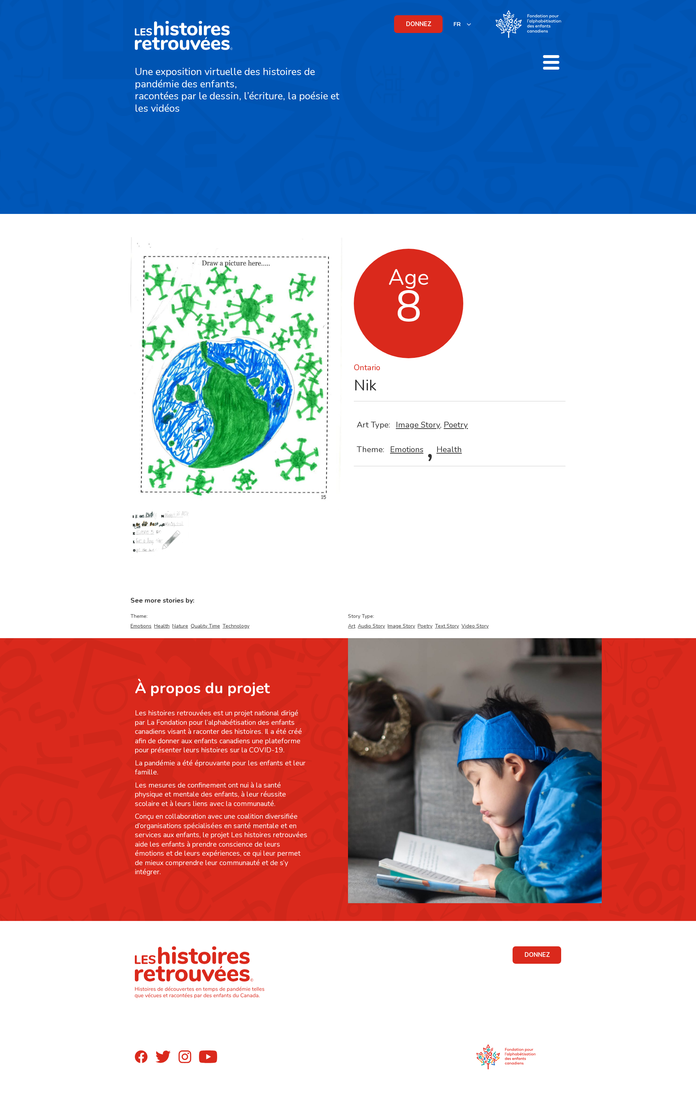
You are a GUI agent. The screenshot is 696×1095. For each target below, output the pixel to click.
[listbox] (462, 24)
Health (449, 449)
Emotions (406, 449)
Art (351, 626)
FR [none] (457, 24)
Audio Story (371, 626)
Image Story (418, 424)
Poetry (456, 424)
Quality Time (205, 626)
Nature (180, 626)
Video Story (475, 626)
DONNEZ (418, 24)
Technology (236, 626)
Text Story (447, 626)
